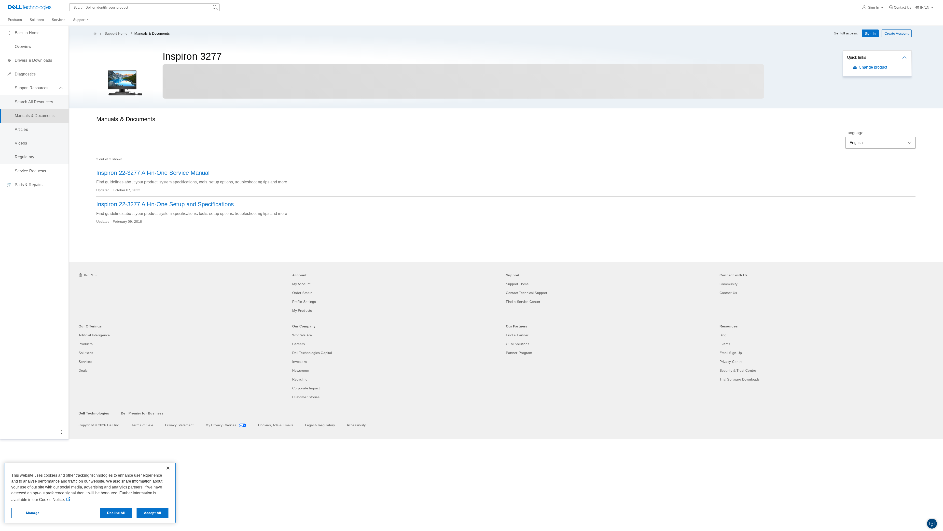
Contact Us (728, 293)
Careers (298, 344)
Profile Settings (304, 302)
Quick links (856, 57)
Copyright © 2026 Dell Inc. (99, 425)
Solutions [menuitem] (37, 20)
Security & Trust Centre (738, 370)
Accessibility (356, 425)
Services (85, 362)
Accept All (152, 513)
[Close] (168, 468)
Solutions (86, 353)
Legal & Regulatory (320, 425)
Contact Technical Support (526, 293)
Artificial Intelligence (94, 335)
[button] (873, 7)
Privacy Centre (731, 362)
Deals (83, 370)
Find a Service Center (523, 302)
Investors (299, 362)
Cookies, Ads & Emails (275, 425)
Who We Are (302, 335)
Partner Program (519, 353)
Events (725, 344)
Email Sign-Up (731, 353)
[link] (900, 7)
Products (86, 344)
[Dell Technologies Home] (30, 7)
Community (728, 284)
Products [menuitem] (15, 20)
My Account (301, 284)
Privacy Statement (179, 425)
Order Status (302, 293)
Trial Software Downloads (740, 379)
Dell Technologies (94, 413)
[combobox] (144, 7)
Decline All (116, 513)
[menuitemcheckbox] (34, 88)
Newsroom (300, 370)
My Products (302, 310)
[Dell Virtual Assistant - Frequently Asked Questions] (932, 524)
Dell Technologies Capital (312, 353)
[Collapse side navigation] (61, 432)
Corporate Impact (306, 388)
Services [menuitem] (58, 20)
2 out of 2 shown (109, 159)
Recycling (299, 379)
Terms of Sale (142, 425)
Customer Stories (305, 397)
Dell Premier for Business (142, 413)
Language (854, 133)
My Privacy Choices (221, 425)
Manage (33, 513)
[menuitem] (81, 20)
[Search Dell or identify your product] (215, 7)
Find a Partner (517, 335)
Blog (723, 335)
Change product (873, 67)
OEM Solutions (517, 344)
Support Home (116, 33)
